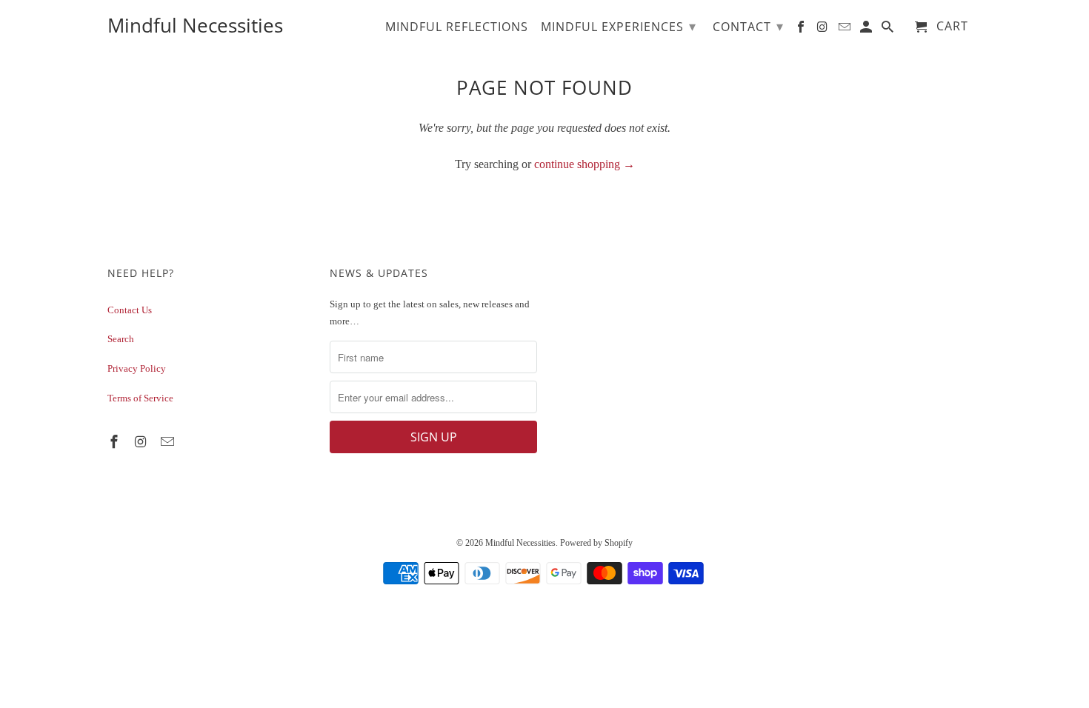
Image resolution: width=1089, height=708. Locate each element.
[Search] (889, 29)
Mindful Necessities (520, 543)
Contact (748, 26)
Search (120, 338)
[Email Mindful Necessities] (169, 442)
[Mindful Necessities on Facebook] (115, 442)
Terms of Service (140, 398)
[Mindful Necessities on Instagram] (142, 442)
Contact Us (129, 309)
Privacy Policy (136, 368)
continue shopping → (584, 164)
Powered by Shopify (596, 543)
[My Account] (867, 29)
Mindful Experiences (618, 26)
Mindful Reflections (456, 27)
